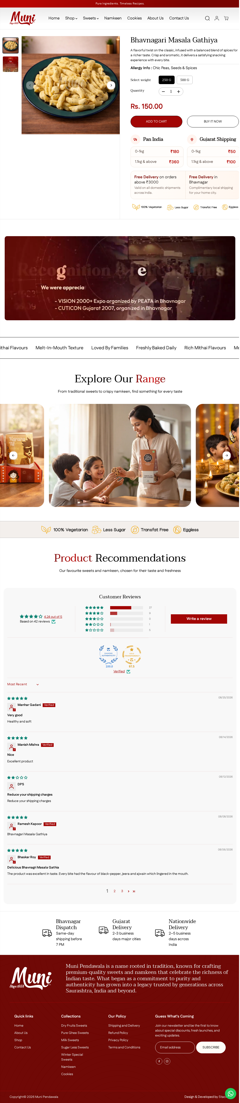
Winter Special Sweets (71, 1057)
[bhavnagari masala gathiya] (70, 84)
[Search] (205, 18)
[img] (17, 697)
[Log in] (214, 18)
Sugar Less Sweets (74, 1047)
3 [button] (121, 890)
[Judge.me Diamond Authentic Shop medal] (107, 653)
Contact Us (178, 18)
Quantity (136, 90)
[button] (93, 606)
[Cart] (224, 18)
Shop (69, 18)
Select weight (139, 80)
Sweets (89, 18)
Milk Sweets (69, 1040)
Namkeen (111, 18)
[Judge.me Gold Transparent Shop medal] (130, 653)
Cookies (133, 18)
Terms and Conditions (123, 1047)
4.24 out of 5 (53, 615)
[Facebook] (158, 1061)
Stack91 (222, 1097)
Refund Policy (117, 1033)
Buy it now (211, 121)
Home (52, 18)
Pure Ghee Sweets (74, 1033)
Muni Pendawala (46, 1097)
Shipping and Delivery (123, 1025)
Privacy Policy (117, 1040)
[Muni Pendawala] (22, 18)
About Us (154, 18)
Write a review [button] (197, 617)
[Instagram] (166, 1061)
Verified (118, 670)
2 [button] (113, 890)
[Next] (110, 85)
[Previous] (30, 85)
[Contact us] (228, 1093)
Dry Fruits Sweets (73, 1025)
